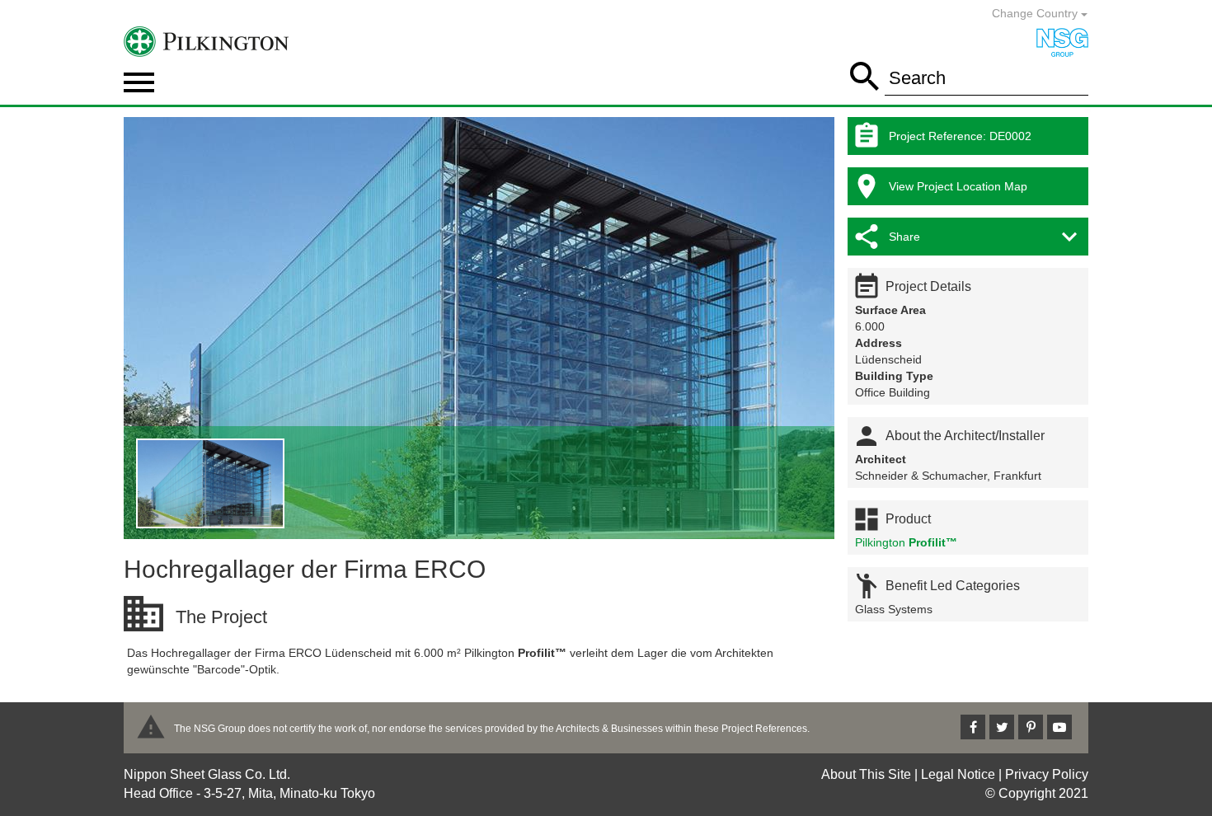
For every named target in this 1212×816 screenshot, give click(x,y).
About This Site (866, 774)
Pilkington (906, 542)
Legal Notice (958, 774)
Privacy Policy (1046, 774)
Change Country (1036, 13)
